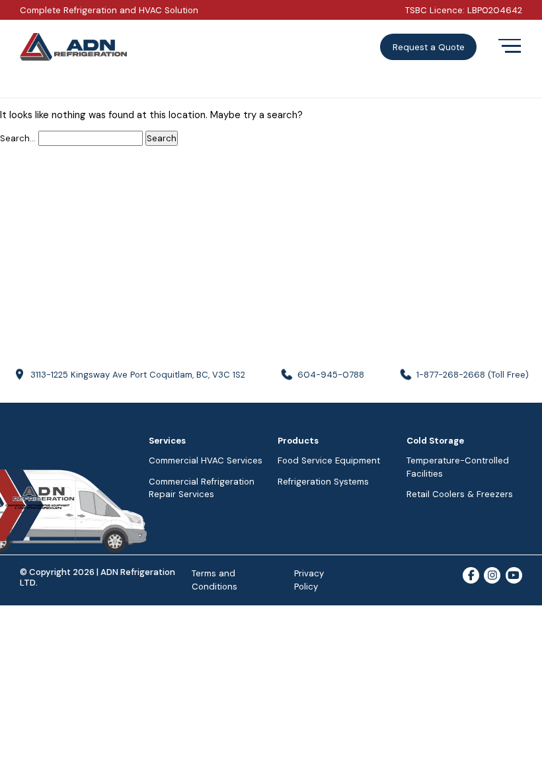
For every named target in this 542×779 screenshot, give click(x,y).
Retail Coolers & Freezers (459, 494)
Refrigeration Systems (323, 481)
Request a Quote (429, 47)
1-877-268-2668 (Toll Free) (472, 374)
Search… (18, 138)
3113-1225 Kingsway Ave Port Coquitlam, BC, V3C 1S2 (137, 374)
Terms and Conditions (214, 580)
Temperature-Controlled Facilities (457, 467)
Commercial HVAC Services (205, 460)
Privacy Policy (309, 580)
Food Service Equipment (329, 460)
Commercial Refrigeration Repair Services (201, 488)
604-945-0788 (330, 374)
